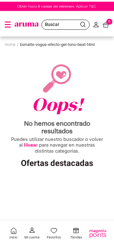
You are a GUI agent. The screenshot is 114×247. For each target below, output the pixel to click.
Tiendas (76, 237)
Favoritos (54, 237)
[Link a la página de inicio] (12, 45)
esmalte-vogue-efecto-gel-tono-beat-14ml (57, 45)
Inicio (13, 237)
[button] (8, 24)
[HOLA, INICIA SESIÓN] (32, 234)
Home (31, 145)
